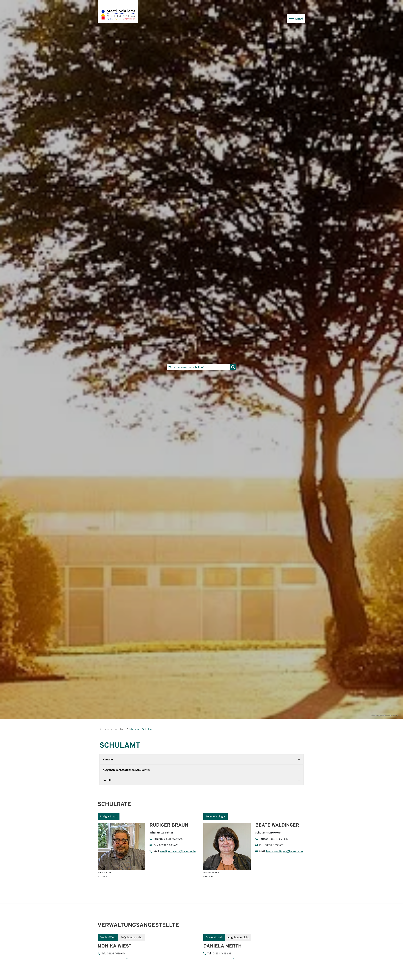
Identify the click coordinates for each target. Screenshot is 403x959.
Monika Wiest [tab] (108, 937)
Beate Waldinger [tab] (215, 816)
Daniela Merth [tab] (214, 937)
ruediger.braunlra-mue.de (178, 851)
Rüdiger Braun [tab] (108, 816)
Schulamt (134, 729)
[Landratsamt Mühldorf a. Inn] (118, 11)
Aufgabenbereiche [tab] (131, 937)
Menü (299, 18)
